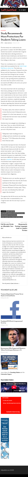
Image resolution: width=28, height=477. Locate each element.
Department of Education (8, 215)
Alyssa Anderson (8, 42)
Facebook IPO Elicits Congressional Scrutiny (12, 322)
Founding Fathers (15, 372)
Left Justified (8, 10)
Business (3, 30)
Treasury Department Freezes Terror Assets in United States (12, 295)
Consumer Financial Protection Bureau (12, 213)
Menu (24, 10)
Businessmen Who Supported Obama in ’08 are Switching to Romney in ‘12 (13, 349)
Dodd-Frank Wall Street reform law (11, 217)
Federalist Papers (6, 374)
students (9, 159)
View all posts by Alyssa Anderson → (11, 283)
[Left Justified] (14, 3)
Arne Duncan (10, 211)
